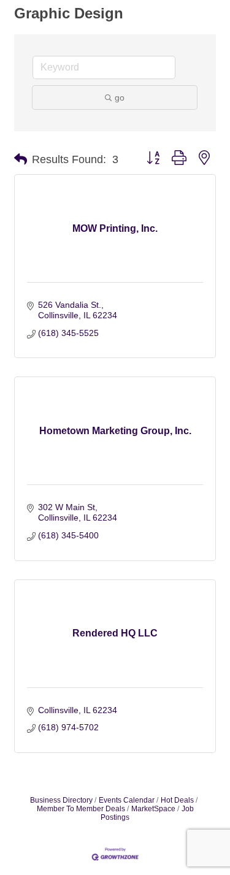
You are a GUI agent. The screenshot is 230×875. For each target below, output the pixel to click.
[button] (20, 159)
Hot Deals (177, 800)
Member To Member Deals (81, 808)
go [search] (120, 97)
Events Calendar (127, 800)
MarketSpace (153, 808)
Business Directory (61, 800)
